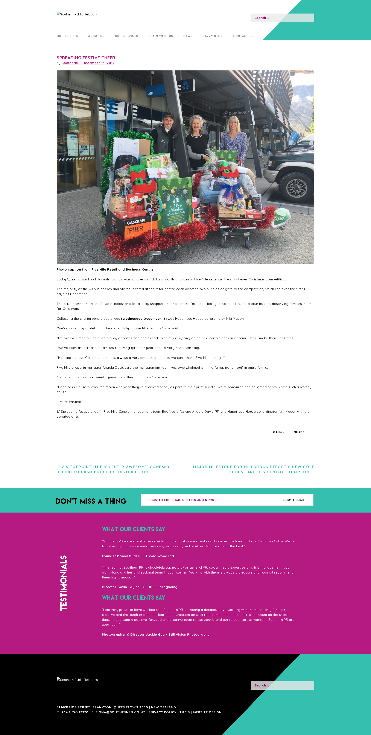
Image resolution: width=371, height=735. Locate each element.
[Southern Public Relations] (98, 14)
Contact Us (243, 36)
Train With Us (160, 36)
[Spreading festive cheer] (185, 167)
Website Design (207, 712)
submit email (294, 500)
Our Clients (67, 36)
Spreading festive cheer (86, 57)
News (187, 36)
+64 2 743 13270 (75, 712)
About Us (96, 36)
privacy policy (162, 712)
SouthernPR (72, 63)
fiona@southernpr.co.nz (121, 712)
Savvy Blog (213, 36)
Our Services (126, 36)
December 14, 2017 (98, 63)
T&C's (184, 712)
